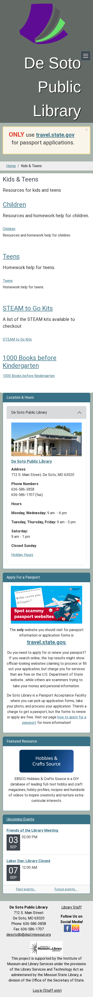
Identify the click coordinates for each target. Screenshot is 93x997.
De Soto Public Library (29, 412)
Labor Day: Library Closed (28, 861)
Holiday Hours (22, 555)
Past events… (26, 889)
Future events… (66, 889)
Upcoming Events (20, 819)
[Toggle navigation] (85, 55)
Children (14, 204)
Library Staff (71, 907)
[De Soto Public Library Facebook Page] (67, 928)
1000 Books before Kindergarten (29, 361)
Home (11, 166)
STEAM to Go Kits (28, 308)
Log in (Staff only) (47, 990)
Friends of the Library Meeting (32, 830)
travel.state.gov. (46, 642)
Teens (11, 256)
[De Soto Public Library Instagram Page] (75, 928)
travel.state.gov (55, 135)
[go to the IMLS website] (46, 948)
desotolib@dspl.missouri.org (28, 934)
